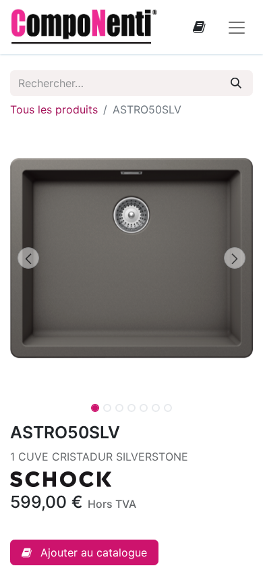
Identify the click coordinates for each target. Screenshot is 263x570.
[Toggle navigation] (237, 27)
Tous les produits (54, 109)
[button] (28, 258)
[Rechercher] (236, 83)
